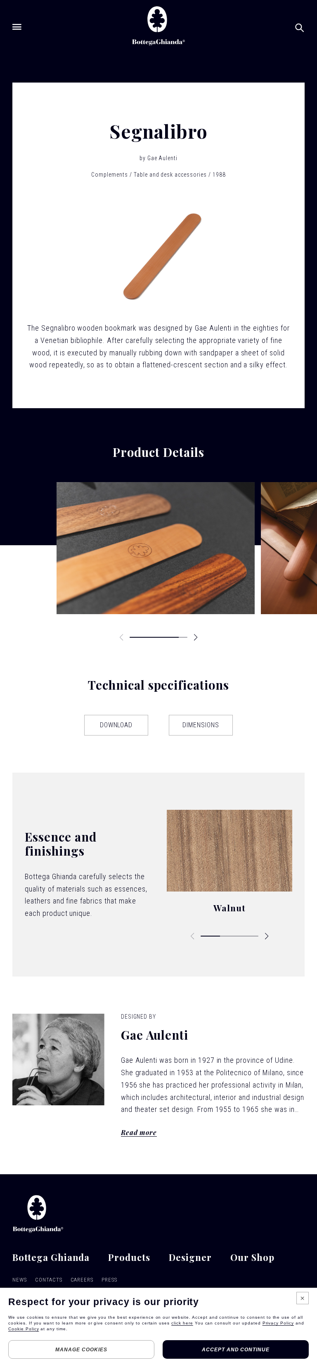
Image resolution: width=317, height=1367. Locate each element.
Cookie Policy (23, 1329)
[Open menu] (17, 27)
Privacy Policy (278, 1323)
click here (182, 1323)
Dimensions (200, 725)
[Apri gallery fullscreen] (156, 548)
